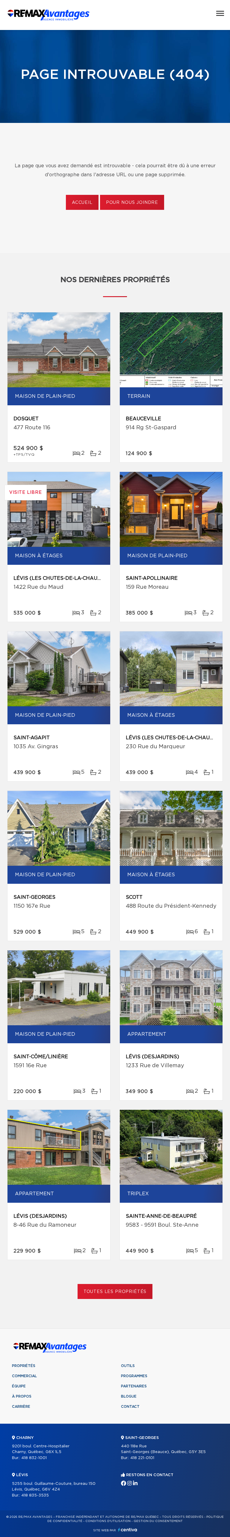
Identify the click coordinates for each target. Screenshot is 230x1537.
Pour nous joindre (132, 203)
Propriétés (23, 1366)
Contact (130, 1406)
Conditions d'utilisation (108, 1521)
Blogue (129, 1396)
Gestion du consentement (158, 1521)
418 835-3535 (35, 1495)
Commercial (24, 1376)
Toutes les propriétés (115, 1292)
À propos (21, 1396)
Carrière (21, 1406)
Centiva (127, 1530)
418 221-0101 (142, 1458)
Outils (128, 1366)
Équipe (19, 1386)
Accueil (82, 203)
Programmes (134, 1376)
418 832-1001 (34, 1458)
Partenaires (134, 1386)
